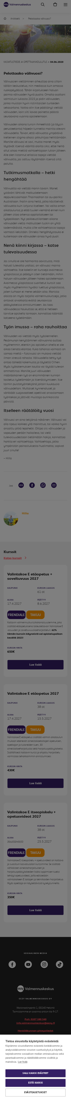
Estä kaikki (35, 1083)
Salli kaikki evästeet (35, 1073)
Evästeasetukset (35, 1092)
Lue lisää (22, 1061)
